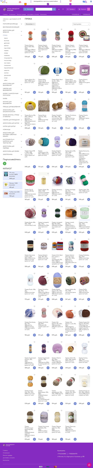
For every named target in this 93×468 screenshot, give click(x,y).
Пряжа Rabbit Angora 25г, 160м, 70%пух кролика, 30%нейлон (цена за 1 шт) (57, 292)
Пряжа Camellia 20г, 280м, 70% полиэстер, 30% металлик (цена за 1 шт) (57, 118)
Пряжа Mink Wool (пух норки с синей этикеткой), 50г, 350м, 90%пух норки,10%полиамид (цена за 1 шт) (57, 260)
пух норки (7, 63)
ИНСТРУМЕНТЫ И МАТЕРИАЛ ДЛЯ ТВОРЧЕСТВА (8, 141)
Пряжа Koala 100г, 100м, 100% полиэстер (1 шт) (30, 224)
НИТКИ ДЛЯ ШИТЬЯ (9, 126)
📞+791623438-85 (74, 14)
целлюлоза (7, 75)
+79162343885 (61, 453)
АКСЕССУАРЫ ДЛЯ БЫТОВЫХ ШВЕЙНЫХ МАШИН (9, 134)
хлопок (6, 73)
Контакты (43, 14)
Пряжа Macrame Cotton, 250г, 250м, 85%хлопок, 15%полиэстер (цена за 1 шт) (30, 258)
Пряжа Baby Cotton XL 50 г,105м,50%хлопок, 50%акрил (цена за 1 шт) (43, 82)
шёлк (5, 80)
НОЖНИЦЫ (6, 129)
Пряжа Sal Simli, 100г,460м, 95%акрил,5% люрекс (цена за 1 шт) (43, 325)
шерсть (6, 70)
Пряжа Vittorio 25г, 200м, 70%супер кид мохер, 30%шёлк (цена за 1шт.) (57, 361)
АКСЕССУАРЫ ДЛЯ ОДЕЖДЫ (8, 147)
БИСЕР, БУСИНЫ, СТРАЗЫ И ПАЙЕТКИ (11, 115)
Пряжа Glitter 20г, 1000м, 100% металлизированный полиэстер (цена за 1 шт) (43, 192)
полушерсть (8, 58)
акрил (6, 38)
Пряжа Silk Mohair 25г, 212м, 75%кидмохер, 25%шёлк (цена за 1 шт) (57, 325)
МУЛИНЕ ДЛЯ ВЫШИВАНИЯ (7, 102)
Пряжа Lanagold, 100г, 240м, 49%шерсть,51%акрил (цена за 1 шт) (43, 225)
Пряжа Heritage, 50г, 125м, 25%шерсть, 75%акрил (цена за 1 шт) (70, 192)
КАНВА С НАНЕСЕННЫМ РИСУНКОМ (10, 94)
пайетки (7, 55)
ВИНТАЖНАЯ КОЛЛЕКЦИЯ (11, 27)
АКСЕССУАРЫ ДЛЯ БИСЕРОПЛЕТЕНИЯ (9, 110)
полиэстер (7, 60)
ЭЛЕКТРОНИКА (7, 154)
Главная (5, 14)
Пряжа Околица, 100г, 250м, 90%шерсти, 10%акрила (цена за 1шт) (70, 429)
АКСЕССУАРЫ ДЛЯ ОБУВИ (11, 151)
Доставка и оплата (33, 14)
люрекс (6, 50)
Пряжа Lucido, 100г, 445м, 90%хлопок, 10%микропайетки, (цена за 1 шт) (84, 225)
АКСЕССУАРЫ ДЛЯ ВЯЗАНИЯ (8, 31)
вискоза (6, 40)
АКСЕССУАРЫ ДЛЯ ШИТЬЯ (11, 123)
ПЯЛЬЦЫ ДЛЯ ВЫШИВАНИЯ (11, 106)
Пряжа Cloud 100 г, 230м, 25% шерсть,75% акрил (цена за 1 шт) (30, 153)
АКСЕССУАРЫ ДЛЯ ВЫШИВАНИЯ (8, 84)
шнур (5, 78)
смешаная (7, 65)
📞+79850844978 (85, 14)
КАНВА (5, 98)
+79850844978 (72, 453)
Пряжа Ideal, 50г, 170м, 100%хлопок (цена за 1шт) (84, 191)
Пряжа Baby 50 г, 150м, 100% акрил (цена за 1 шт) (30, 81)
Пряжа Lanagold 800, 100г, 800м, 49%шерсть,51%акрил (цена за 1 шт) (57, 225)
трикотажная (8, 68)
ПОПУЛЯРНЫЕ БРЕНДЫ (10, 24)
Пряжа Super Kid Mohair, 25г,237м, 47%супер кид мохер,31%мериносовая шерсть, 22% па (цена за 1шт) (84, 327)
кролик (6, 45)
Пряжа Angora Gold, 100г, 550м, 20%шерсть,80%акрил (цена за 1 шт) (43, 48)
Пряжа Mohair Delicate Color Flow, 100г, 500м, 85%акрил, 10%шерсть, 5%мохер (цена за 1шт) (70, 260)
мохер (6, 53)
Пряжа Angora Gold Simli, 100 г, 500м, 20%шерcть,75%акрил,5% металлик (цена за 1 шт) (70, 50)
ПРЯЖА (5, 35)
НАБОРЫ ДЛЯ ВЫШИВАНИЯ (7, 89)
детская (6, 43)
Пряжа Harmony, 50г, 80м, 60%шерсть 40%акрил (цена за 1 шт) (57, 192)
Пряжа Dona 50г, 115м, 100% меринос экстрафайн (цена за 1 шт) (70, 153)
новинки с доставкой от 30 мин (12, 19)
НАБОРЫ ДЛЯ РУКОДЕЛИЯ (11, 120)
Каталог (29, 9)
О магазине (12, 14)
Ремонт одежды (21, 14)
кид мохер (7, 48)
